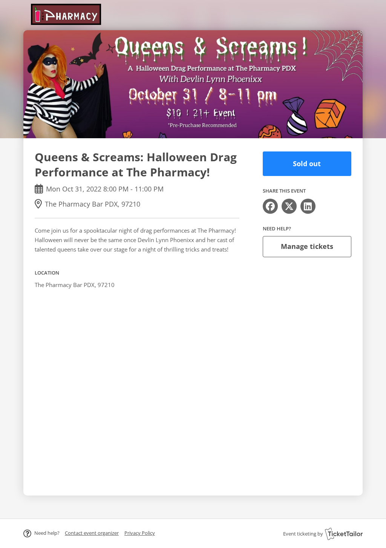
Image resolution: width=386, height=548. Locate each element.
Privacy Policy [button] (139, 532)
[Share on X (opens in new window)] (289, 206)
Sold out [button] (307, 163)
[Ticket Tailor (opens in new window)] (344, 533)
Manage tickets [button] (307, 246)
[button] (92, 532)
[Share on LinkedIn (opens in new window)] (308, 206)
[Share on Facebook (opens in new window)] (270, 206)
